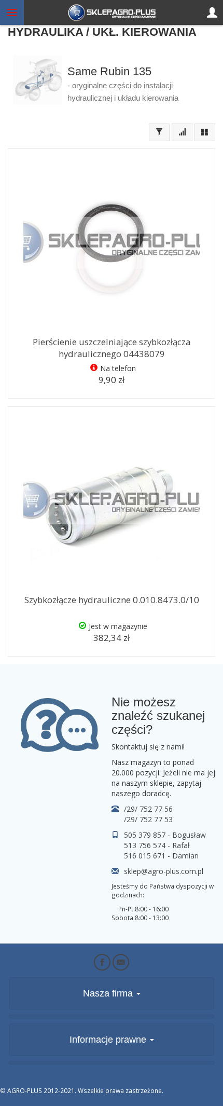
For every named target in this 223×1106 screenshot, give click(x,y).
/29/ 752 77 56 (148, 809)
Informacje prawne (109, 1039)
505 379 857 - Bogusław (165, 835)
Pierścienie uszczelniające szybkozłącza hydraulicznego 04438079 (111, 348)
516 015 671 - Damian (161, 856)
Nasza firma (109, 993)
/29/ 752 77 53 (148, 819)
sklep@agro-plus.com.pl (163, 871)
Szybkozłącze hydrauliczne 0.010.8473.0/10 (111, 600)
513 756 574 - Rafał (157, 845)
